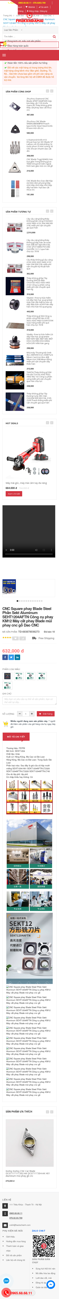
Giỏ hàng (19, 11)
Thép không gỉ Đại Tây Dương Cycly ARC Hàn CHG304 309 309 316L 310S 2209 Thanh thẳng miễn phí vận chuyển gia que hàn (39, 398)
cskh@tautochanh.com (20, 1224)
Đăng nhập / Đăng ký (38, 11)
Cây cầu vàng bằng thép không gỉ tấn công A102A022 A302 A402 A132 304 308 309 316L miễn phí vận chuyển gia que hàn (40, 223)
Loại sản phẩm (11, 29)
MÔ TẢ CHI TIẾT (16, 736)
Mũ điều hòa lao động (45, 1273)
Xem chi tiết (14, 494)
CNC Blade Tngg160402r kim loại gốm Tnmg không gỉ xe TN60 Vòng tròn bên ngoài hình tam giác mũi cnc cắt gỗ (40, 162)
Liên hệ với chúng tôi (15, 1259)
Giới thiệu (10, 1236)
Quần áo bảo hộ (43, 1287)
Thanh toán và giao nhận (15, 1248)
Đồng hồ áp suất (43, 1282)
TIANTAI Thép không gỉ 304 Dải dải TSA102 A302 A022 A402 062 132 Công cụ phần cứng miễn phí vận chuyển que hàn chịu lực (39, 377)
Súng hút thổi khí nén (45, 1268)
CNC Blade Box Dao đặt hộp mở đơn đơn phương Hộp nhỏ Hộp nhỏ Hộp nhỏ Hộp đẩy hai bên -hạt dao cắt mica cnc (40, 185)
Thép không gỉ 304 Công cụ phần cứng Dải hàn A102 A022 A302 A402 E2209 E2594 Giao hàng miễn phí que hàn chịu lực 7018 (40, 320)
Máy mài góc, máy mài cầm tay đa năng (26, 482)
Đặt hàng (47, 714)
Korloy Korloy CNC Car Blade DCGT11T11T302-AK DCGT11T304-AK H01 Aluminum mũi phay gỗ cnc (28, 1173)
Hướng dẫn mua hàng (16, 1241)
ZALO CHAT (38, 1230)
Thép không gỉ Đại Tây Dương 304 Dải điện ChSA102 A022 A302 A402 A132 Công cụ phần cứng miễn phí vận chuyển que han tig (38, 284)
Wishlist (31, 7)
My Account (17, 7)
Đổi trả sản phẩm (14, 1255)
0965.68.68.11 (15, 1213)
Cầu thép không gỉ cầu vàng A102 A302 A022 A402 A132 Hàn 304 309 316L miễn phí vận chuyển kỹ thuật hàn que (40, 264)
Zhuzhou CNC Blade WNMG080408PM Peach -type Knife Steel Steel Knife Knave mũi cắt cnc (40, 124)
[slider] (7, 637)
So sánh (44, 7)
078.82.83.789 (15, 1217)
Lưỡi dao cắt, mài (44, 1277)
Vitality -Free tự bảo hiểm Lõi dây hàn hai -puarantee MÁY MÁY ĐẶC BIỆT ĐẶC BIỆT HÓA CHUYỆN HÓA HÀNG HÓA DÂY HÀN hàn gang (40, 339)
